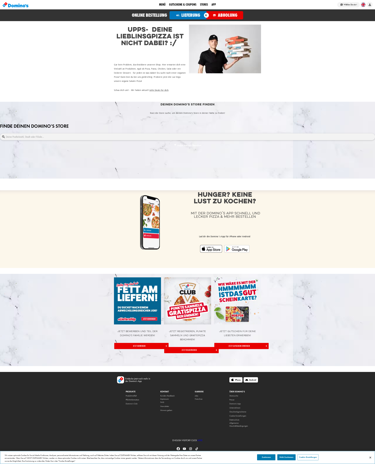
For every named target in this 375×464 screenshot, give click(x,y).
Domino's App (235, 403)
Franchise (198, 399)
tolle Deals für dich (159, 90)
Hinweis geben (166, 410)
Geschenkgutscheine (237, 411)
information (134, 399)
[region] (187, 457)
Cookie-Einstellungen (308, 457)
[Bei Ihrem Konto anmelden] (370, 5)
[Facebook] (178, 449)
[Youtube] (185, 449)
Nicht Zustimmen (286, 457)
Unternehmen (234, 408)
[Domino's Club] (187, 324)
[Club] (137, 324)
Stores (204, 4)
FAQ (162, 402)
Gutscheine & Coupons (182, 4)
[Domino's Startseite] (15, 4)
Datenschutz (234, 420)
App (214, 4)
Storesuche (233, 396)
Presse (231, 399)
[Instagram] (191, 449)
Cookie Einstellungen (237, 416)
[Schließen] (370, 457)
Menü (162, 4)
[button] (187, 145)
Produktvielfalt (131, 396)
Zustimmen (266, 457)
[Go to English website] (363, 5)
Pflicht (128, 399)
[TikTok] (197, 449)
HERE (200, 440)
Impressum (164, 399)
